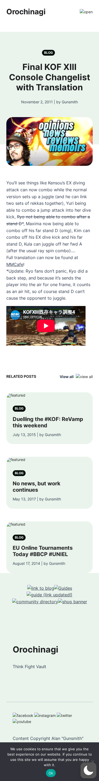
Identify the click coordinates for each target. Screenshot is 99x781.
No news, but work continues (36, 486)
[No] (92, 761)
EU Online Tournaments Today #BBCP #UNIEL (43, 551)
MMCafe (14, 264)
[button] (88, 770)
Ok (51, 773)
